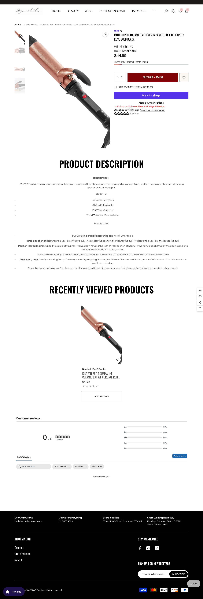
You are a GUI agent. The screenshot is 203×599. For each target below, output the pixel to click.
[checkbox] (97, 466)
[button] (73, 11)
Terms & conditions (143, 87)
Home (18, 24)
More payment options (151, 103)
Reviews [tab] (24, 457)
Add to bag (101, 396)
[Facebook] (140, 548)
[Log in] (173, 11)
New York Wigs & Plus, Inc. (94, 369)
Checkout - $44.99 (153, 77)
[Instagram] (148, 548)
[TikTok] (157, 548)
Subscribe (178, 574)
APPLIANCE (132, 51)
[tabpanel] (101, 486)
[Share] (105, 34)
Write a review (180, 456)
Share (105, 34)
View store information (152, 110)
